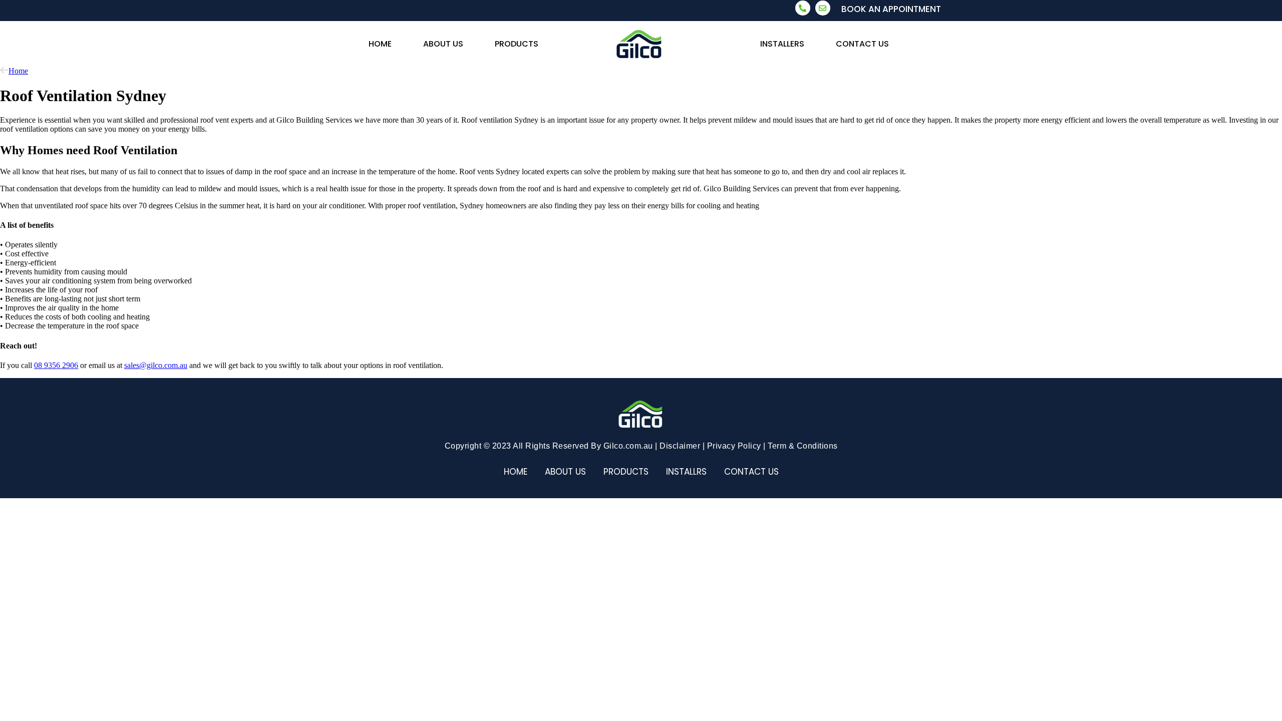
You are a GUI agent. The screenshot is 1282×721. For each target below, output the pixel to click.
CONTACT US (862, 44)
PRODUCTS (516, 44)
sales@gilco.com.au (155, 365)
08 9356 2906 (56, 365)
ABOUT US (443, 44)
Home (18, 71)
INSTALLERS (782, 44)
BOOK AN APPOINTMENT (891, 9)
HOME (380, 44)
